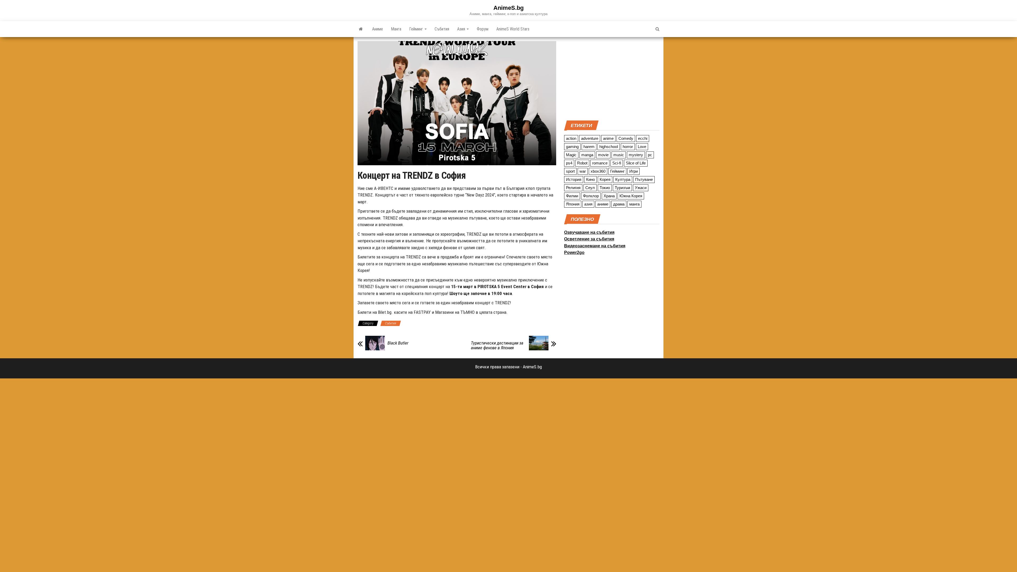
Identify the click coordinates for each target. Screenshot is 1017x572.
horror (628, 146)
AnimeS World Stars (512, 29)
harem (589, 146)
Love (642, 146)
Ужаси (640, 187)
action (571, 138)
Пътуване (644, 179)
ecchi (642, 138)
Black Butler (397, 343)
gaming (572, 146)
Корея (605, 179)
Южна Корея (630, 196)
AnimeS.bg (508, 8)
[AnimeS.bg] (361, 29)
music (618, 155)
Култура (622, 179)
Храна (609, 196)
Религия (573, 187)
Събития (442, 29)
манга (634, 204)
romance (600, 163)
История (573, 179)
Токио (605, 187)
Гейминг (416, 29)
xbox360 (598, 171)
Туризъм (622, 187)
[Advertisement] (611, 78)
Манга (396, 29)
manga (587, 155)
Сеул (590, 187)
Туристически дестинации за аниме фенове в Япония (497, 345)
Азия (461, 29)
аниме (602, 204)
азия (588, 204)
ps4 (569, 163)
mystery (636, 155)
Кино (590, 179)
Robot (582, 163)
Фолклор (591, 196)
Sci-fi (616, 163)
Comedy (625, 138)
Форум (482, 29)
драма (619, 204)
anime (608, 138)
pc (650, 155)
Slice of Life (636, 163)
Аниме (377, 29)
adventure (589, 138)
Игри (633, 171)
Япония (572, 204)
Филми (572, 196)
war (582, 171)
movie (603, 155)
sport (570, 171)
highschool (608, 146)
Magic (571, 155)
